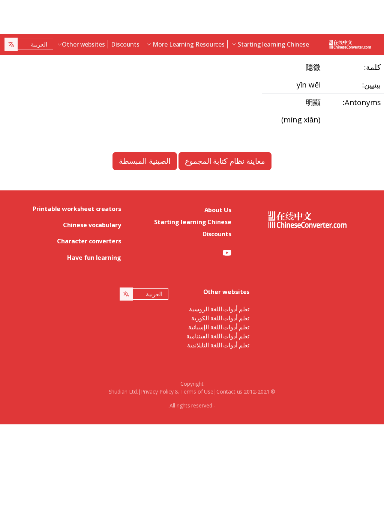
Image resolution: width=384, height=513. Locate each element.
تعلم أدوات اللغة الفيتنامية (218, 336)
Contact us (229, 391)
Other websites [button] (83, 44)
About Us (217, 210)
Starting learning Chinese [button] (272, 44)
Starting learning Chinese (192, 222)
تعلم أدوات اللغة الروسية (219, 309)
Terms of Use (196, 391)
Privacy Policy (157, 391)
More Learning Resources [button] (188, 44)
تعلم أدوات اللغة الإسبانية (219, 327)
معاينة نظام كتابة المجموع (225, 161)
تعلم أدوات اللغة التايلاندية (218, 345)
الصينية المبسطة (145, 161)
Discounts (125, 44)
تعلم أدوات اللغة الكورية (220, 318)
